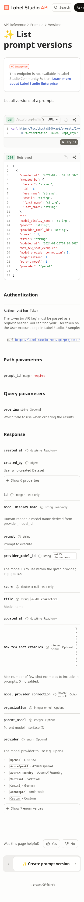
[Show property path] (26, 450)
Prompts (36, 24)
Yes (54, 843)
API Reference (15, 24)
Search (65, 7)
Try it (71, 142)
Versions (54, 24)
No (72, 843)
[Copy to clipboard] (65, 120)
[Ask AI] (74, 119)
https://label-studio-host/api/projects (46, 340)
